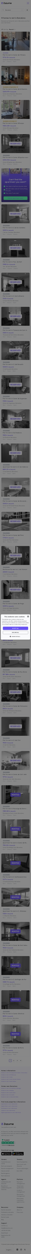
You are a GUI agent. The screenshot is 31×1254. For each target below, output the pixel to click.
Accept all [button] (15, 628)
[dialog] (15, 627)
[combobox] (28, 616)
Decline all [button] (15, 632)
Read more (24, 624)
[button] (15, 636)
